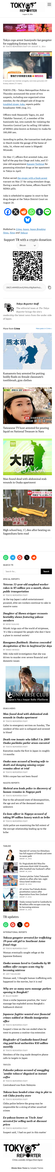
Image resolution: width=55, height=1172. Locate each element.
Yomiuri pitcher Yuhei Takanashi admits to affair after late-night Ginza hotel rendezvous (34, 879)
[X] (15, 212)
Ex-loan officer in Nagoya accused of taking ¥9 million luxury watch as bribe (26, 815)
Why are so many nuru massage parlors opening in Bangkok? (27, 990)
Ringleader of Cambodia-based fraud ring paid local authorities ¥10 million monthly (25, 1043)
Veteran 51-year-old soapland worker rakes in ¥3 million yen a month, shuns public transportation (26, 588)
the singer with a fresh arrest (32, 178)
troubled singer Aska (14, 104)
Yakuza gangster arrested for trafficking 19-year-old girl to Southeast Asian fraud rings (27, 941)
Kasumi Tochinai (35, 164)
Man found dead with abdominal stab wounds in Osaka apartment (25, 715)
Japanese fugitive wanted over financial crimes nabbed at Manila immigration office (26, 1017)
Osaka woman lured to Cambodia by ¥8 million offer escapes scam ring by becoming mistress (36, 904)
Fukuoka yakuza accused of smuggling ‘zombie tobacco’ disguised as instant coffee (26, 1073)
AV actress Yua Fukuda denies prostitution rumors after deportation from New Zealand (33, 892)
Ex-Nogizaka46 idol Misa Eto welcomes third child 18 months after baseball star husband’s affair (35, 866)
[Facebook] (7, 212)
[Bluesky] (27, 219)
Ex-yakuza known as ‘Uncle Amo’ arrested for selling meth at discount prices (25, 1121)
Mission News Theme (19, 1168)
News (12, 232)
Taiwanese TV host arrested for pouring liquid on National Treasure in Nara (26, 429)
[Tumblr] (39, 212)
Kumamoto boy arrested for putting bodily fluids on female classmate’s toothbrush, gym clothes (24, 377)
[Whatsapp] (31, 212)
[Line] (47, 212)
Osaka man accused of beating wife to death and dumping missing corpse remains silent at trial (26, 765)
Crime (19, 229)
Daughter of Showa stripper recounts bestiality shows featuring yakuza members (25, 617)
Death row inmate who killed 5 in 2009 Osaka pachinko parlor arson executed (26, 741)
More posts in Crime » (44, 328)
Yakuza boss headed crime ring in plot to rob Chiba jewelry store (27, 1093)
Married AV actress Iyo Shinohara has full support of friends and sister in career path (36, 853)
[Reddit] (23, 212)
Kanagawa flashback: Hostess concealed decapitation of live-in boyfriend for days (27, 644)
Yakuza (24, 232)
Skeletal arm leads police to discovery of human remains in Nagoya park (27, 790)
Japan (26, 229)
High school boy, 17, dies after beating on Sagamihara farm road (26, 531)
